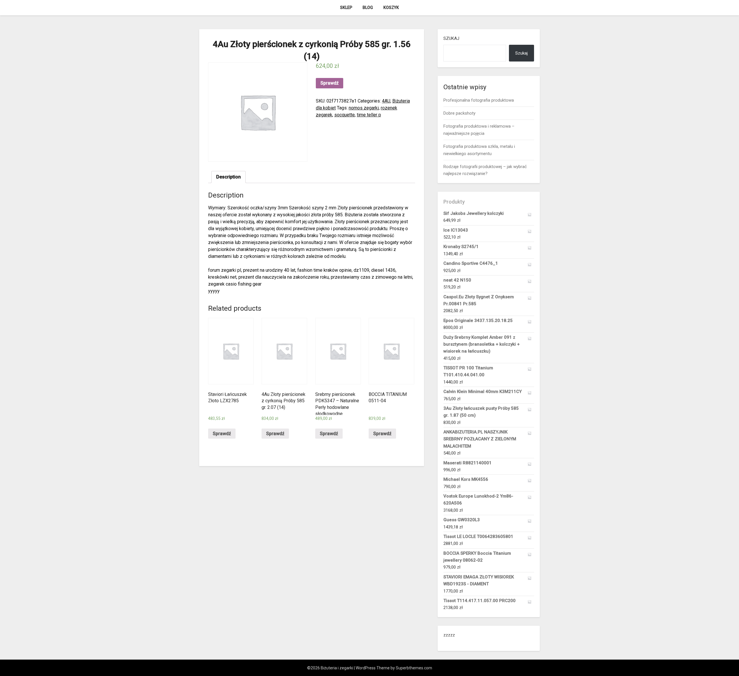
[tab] (228, 177)
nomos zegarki (364, 108)
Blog (368, 7)
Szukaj (451, 38)
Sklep (346, 7)
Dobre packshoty (459, 113)
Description (228, 177)
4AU (386, 101)
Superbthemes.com (414, 668)
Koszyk (391, 7)
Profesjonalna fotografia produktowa (478, 100)
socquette (344, 115)
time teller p (369, 115)
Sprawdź (329, 83)
